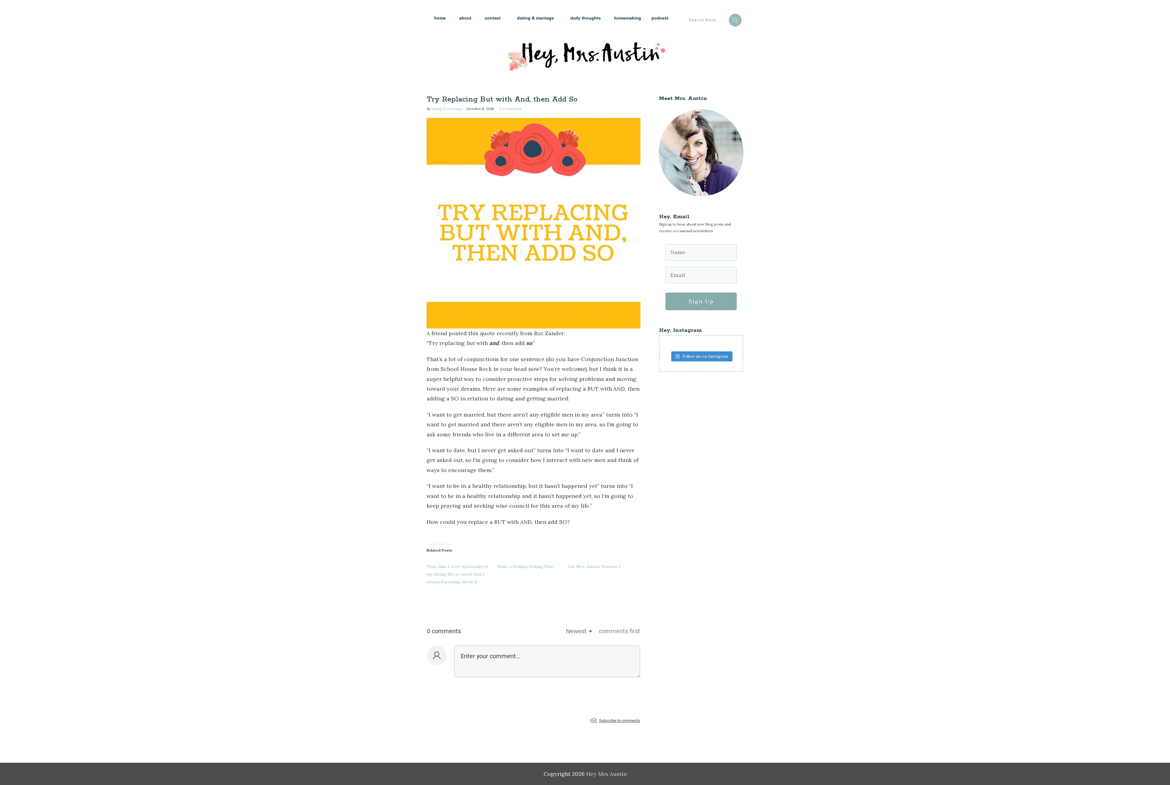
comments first (619, 631)
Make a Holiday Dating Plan (525, 566)
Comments (510, 108)
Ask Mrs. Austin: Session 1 (594, 566)
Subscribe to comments (619, 720)
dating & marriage (447, 108)
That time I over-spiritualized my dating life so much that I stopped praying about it (457, 574)
